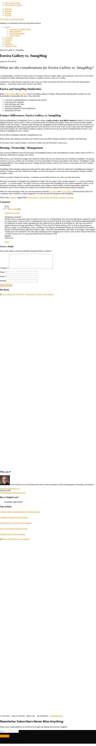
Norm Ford (13, 209)
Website (3, 281)
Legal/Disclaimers (56, 716)
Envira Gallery (9, 94)
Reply (7, 242)
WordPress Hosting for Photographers (14, 517)
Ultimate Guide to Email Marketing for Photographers (20, 512)
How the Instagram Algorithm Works (13, 529)
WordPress (70, 198)
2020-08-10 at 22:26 (12, 213)
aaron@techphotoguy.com (9, 488)
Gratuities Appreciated (12, 502)
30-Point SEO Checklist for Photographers (15, 523)
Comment (4, 268)
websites (62, 198)
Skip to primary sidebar (13, 5)
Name (3, 272)
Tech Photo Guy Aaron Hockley (12, 19)
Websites (13, 198)
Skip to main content (12, 3)
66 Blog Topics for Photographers (12, 534)
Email (3, 276)
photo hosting (44, 198)
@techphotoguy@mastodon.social (12, 493)
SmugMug (22, 94)
